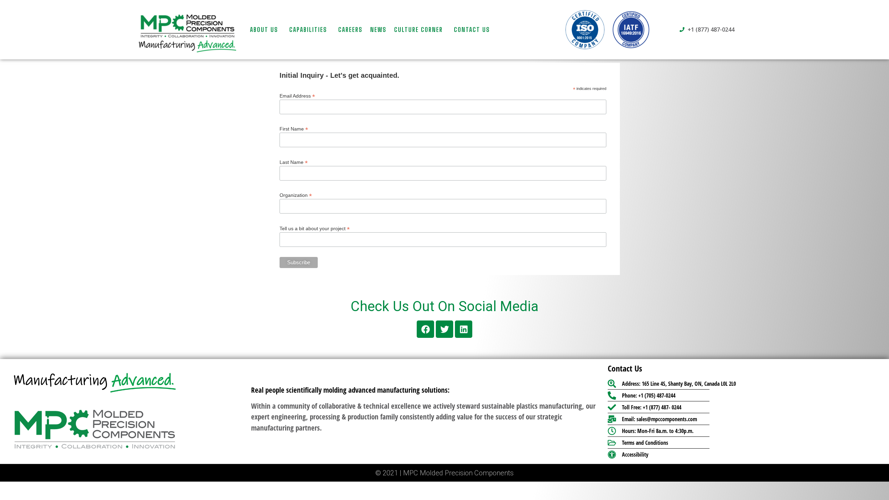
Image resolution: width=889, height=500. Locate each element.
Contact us (472, 29)
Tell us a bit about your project (315, 228)
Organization (296, 195)
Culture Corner (418, 29)
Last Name (294, 162)
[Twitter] (444, 329)
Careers (350, 29)
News (378, 29)
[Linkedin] (463, 329)
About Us (264, 29)
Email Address (297, 96)
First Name (294, 129)
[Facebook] (425, 329)
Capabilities (308, 29)
